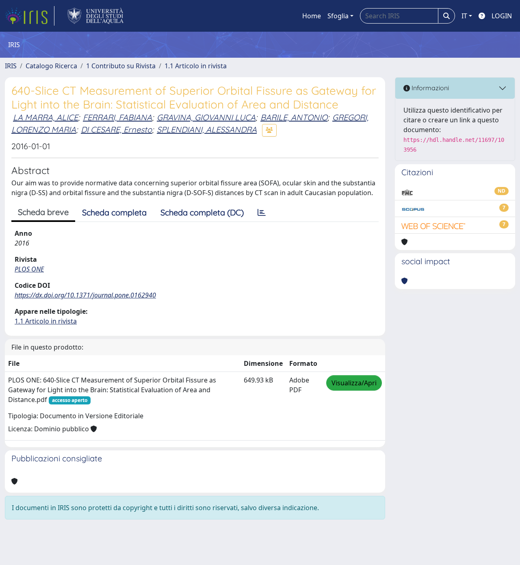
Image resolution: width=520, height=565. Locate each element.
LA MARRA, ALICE (45, 117)
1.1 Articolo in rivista (196, 65)
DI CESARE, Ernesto (116, 129)
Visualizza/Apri (354, 382)
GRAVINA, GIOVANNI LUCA (206, 117)
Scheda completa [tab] (114, 212)
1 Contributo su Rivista (121, 65)
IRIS (11, 65)
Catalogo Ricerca (51, 65)
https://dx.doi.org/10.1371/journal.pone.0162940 (85, 295)
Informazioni (429, 88)
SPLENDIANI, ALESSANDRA (207, 129)
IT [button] (464, 15)
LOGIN (502, 15)
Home (311, 15)
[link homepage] (29, 16)
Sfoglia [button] (338, 15)
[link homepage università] (95, 16)
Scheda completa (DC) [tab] (202, 212)
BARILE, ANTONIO (293, 117)
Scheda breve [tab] (43, 212)
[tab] (262, 212)
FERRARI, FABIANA (117, 117)
